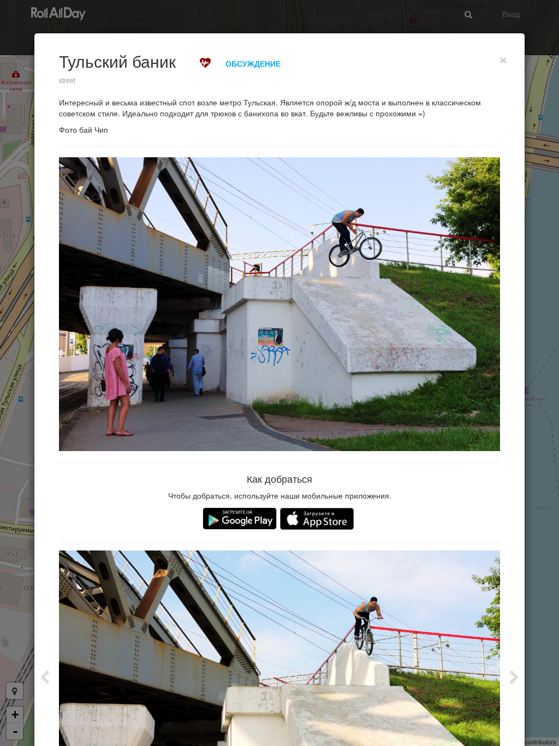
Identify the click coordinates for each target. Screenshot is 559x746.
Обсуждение (253, 63)
